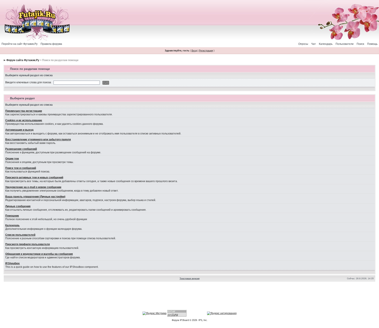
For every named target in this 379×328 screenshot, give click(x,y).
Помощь (372, 43)
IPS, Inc (202, 320)
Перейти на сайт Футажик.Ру (20, 43)
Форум (175, 320)
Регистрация (206, 50)
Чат (313, 43)
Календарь (326, 43)
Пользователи (345, 43)
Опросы (303, 43)
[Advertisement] (189, 296)
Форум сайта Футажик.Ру (22, 60)
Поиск (360, 43)
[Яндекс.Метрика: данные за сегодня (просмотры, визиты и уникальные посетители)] (154, 313)
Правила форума (51, 43)
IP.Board (184, 320)
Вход (194, 50)
